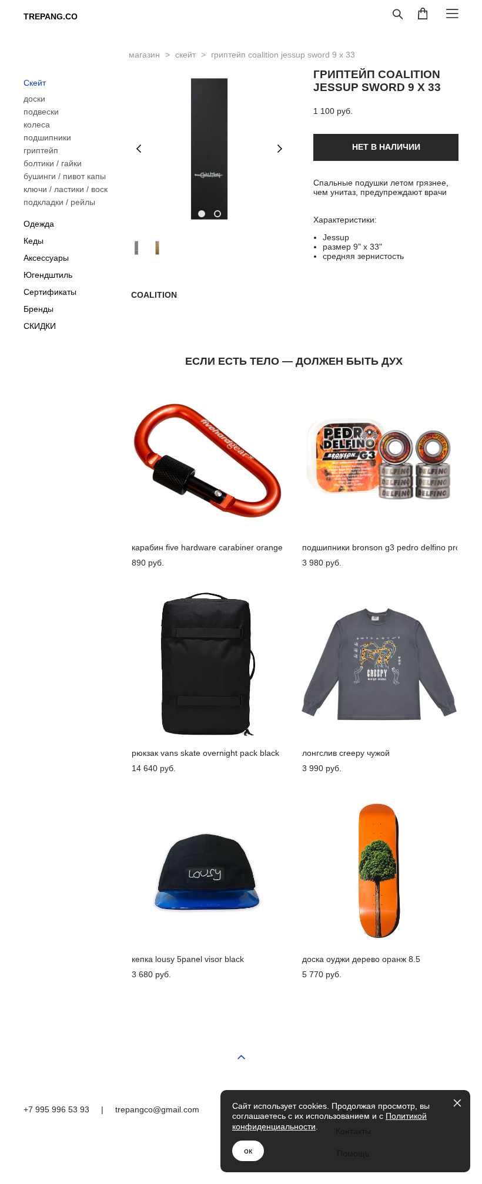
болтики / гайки (53, 163)
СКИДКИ (40, 326)
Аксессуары (46, 258)
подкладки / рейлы (59, 202)
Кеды (33, 240)
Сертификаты (50, 292)
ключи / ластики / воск (66, 189)
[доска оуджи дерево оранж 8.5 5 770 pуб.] (378, 870)
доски (34, 98)
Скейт (35, 83)
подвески (41, 111)
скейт (185, 54)
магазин (144, 54)
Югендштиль (48, 275)
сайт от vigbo (434, 1179)
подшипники (47, 137)
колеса (37, 124)
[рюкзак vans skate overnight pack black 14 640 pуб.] (208, 664)
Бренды (38, 309)
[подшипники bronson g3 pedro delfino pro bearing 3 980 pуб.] (378, 458)
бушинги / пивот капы (65, 176)
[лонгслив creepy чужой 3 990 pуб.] (378, 664)
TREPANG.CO (51, 16)
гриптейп (41, 150)
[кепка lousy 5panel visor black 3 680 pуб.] (208, 870)
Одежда (39, 223)
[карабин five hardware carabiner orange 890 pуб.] (208, 458)
